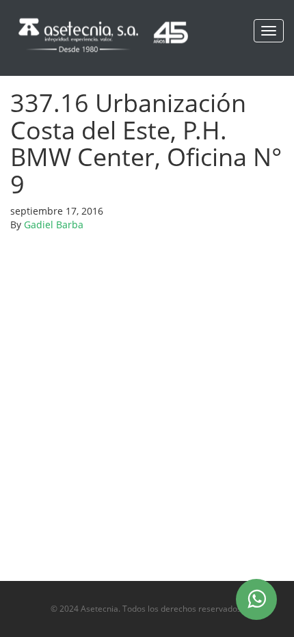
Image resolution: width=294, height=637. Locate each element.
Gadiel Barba (53, 224)
